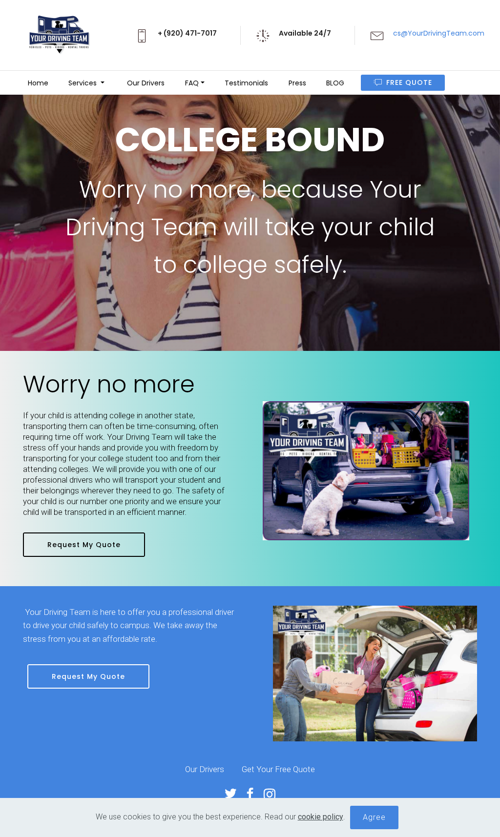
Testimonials (246, 83)
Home (37, 83)
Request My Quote (84, 545)
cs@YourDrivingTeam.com (438, 33)
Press (297, 83)
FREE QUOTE (409, 82)
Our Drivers (145, 83)
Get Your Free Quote (278, 769)
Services (83, 83)
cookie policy (320, 816)
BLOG (335, 83)
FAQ (192, 83)
